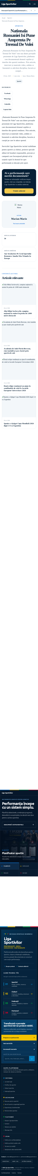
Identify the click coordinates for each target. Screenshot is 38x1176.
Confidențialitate (5, 1173)
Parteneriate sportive (11, 1111)
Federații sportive (10, 1091)
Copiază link (7, 109)
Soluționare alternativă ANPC (13, 1149)
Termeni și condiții (10, 1146)
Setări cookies (26, 1161)
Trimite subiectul (19, 191)
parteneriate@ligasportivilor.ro (29, 1156)
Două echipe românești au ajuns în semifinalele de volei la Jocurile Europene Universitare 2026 (17, 388)
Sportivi (9, 18)
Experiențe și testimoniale (12, 1107)
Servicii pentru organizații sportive (15, 1104)
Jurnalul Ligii (8, 1082)
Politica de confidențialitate (13, 1140)
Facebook (7, 93)
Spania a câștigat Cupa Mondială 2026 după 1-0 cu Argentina (19, 424)
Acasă (3, 18)
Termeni (20, 1173)
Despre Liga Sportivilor (11, 1120)
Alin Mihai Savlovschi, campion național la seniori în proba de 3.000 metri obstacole (18, 313)
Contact (7, 1124)
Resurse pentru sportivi (11, 1101)
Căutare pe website (10, 1127)
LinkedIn (7, 104)
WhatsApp (7, 99)
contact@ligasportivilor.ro (13, 1156)
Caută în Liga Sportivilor (12, 1054)
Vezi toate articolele (19, 223)
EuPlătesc (6, 1161)
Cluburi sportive (9, 1088)
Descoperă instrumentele (13, 824)
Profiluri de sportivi (10, 1085)
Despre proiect (10, 966)
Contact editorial (23, 966)
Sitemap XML (8, 1130)
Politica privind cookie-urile (12, 1143)
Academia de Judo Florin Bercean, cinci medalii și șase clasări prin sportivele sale (17, 351)
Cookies (14, 1173)
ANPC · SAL (15, 1161)
